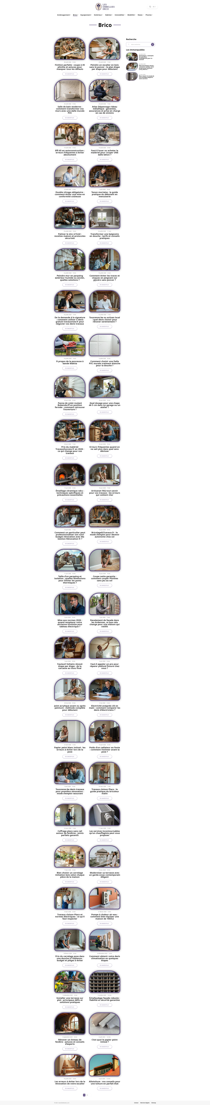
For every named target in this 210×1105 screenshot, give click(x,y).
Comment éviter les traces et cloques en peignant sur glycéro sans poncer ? (104, 277)
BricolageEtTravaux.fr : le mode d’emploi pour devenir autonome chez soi (104, 534)
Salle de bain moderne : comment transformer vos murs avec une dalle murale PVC (69, 109)
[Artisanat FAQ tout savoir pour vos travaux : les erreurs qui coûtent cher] (104, 474)
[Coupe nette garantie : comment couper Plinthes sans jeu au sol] (104, 560)
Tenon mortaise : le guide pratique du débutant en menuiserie (104, 194)
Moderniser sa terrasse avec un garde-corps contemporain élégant (104, 874)
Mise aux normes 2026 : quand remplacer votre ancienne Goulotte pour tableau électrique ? (69, 623)
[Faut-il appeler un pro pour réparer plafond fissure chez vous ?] (104, 647)
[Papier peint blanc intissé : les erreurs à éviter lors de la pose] (70, 731)
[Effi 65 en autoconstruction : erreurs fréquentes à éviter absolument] (70, 134)
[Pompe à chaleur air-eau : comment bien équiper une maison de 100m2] (104, 898)
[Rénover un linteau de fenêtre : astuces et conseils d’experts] (70, 1023)
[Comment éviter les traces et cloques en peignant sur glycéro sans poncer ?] (104, 259)
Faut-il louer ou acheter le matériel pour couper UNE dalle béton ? (104, 152)
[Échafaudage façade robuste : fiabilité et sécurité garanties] (104, 981)
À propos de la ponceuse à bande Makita (70, 362)
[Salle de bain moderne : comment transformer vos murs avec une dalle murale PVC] (70, 90)
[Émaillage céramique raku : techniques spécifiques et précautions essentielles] (70, 474)
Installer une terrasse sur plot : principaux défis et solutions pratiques (70, 1000)
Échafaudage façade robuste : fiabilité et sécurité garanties (104, 999)
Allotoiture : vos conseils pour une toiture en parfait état (104, 1082)
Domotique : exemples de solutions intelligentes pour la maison (146, 57)
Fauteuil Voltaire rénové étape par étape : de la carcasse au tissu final (69, 666)
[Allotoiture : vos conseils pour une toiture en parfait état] (104, 1065)
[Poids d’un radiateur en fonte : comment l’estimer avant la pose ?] (104, 731)
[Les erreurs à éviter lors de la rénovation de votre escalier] (70, 1065)
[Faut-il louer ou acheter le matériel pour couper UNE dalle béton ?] (104, 134)
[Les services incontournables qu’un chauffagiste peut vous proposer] (104, 814)
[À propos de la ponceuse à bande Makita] (70, 345)
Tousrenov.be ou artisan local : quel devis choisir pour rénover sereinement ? (104, 319)
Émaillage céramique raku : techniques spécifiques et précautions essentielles (70, 492)
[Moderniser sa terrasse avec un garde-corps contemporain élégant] (104, 856)
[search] (150, 6)
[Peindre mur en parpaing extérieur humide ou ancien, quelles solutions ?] (70, 259)
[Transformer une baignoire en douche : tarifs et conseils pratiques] (104, 217)
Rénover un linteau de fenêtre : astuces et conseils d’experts (69, 1041)
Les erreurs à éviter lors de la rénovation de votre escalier (70, 1082)
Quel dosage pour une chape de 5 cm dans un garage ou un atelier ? (104, 405)
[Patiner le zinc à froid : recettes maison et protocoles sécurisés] (70, 217)
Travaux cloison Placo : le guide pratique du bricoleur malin (104, 791)
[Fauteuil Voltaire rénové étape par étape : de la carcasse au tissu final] (70, 647)
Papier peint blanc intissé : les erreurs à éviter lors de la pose (69, 749)
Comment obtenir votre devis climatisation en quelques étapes (104, 958)
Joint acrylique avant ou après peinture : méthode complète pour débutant (70, 707)
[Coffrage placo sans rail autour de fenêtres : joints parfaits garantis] (70, 814)
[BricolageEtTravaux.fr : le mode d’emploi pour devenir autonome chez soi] (104, 516)
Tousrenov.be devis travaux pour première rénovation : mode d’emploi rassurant (70, 791)
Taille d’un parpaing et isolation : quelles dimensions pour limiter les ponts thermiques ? (69, 579)
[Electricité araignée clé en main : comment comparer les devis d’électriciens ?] (104, 689)
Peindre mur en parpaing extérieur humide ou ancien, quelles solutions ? (70, 277)
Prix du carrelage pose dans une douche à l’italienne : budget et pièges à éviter (69, 958)
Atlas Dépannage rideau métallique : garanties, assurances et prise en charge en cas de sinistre (104, 109)
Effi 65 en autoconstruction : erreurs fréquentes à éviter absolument (70, 152)
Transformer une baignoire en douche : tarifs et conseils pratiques (105, 236)
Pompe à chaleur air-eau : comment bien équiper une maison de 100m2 (104, 916)
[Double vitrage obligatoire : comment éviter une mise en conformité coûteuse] (70, 176)
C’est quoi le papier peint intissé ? (105, 1040)
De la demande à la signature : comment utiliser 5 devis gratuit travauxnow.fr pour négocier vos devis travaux (70, 320)
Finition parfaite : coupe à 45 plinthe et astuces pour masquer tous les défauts (70, 67)
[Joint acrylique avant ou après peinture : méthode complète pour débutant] (70, 689)
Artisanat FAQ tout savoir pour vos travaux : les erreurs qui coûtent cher (104, 492)
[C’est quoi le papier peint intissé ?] (104, 1023)
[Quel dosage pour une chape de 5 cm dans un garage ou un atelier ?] (104, 386)
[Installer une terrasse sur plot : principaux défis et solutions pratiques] (70, 981)
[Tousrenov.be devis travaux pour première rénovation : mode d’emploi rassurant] (70, 773)
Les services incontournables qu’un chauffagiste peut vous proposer (104, 833)
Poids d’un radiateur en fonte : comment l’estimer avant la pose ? (104, 749)
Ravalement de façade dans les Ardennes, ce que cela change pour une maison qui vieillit (105, 623)
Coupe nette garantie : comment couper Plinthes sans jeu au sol (104, 578)
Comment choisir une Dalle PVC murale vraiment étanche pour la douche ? (104, 363)
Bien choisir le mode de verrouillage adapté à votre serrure (146, 77)
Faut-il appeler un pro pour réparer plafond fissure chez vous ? (104, 666)
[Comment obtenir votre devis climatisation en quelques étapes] (104, 940)
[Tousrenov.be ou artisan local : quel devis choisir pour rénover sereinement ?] (104, 301)
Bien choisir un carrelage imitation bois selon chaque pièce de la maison (69, 874)
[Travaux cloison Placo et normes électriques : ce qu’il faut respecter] (70, 898)
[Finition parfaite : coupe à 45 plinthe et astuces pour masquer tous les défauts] (70, 48)
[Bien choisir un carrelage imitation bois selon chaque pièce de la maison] (70, 856)
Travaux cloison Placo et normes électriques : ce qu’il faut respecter (70, 916)
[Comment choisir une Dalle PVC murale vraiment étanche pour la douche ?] (104, 345)
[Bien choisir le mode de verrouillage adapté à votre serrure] (131, 76)
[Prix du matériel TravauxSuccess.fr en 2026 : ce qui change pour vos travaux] (70, 430)
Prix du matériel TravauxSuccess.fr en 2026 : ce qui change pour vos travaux (70, 450)
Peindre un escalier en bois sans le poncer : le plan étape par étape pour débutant (104, 67)
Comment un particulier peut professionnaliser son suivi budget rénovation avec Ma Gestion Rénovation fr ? (70, 535)
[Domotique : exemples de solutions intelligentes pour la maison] (131, 57)
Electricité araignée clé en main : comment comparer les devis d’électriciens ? (104, 707)
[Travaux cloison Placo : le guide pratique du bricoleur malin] (104, 773)
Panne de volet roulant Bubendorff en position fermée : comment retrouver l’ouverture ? (70, 406)
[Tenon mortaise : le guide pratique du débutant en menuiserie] (104, 176)
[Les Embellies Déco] (105, 7)
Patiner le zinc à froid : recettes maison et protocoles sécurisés (69, 236)
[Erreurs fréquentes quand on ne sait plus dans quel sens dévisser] (104, 430)
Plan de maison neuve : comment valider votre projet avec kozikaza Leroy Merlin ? (146, 67)
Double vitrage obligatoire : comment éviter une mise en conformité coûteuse (70, 194)
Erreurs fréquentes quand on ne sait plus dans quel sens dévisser (104, 449)
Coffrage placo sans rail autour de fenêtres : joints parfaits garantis (70, 833)
